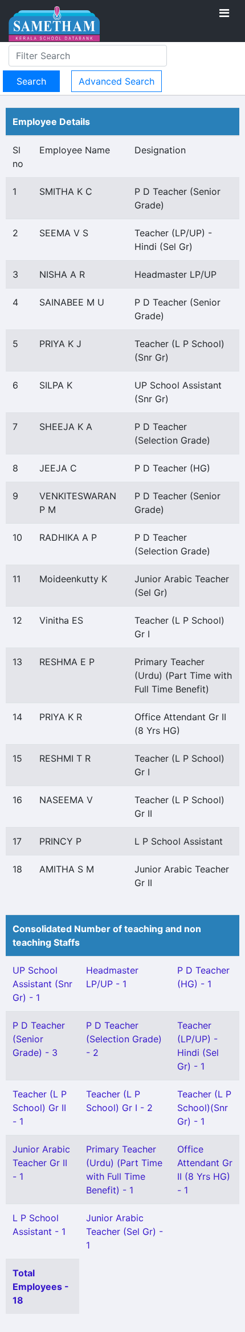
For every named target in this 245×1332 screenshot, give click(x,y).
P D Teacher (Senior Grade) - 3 (39, 1039)
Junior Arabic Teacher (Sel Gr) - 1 (124, 1231)
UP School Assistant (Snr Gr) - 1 (42, 983)
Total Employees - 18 (41, 1286)
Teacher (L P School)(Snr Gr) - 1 (204, 1107)
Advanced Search (116, 81)
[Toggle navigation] (224, 13)
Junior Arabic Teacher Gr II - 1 (41, 1162)
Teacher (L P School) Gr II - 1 (40, 1107)
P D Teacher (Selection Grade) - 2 (124, 1039)
